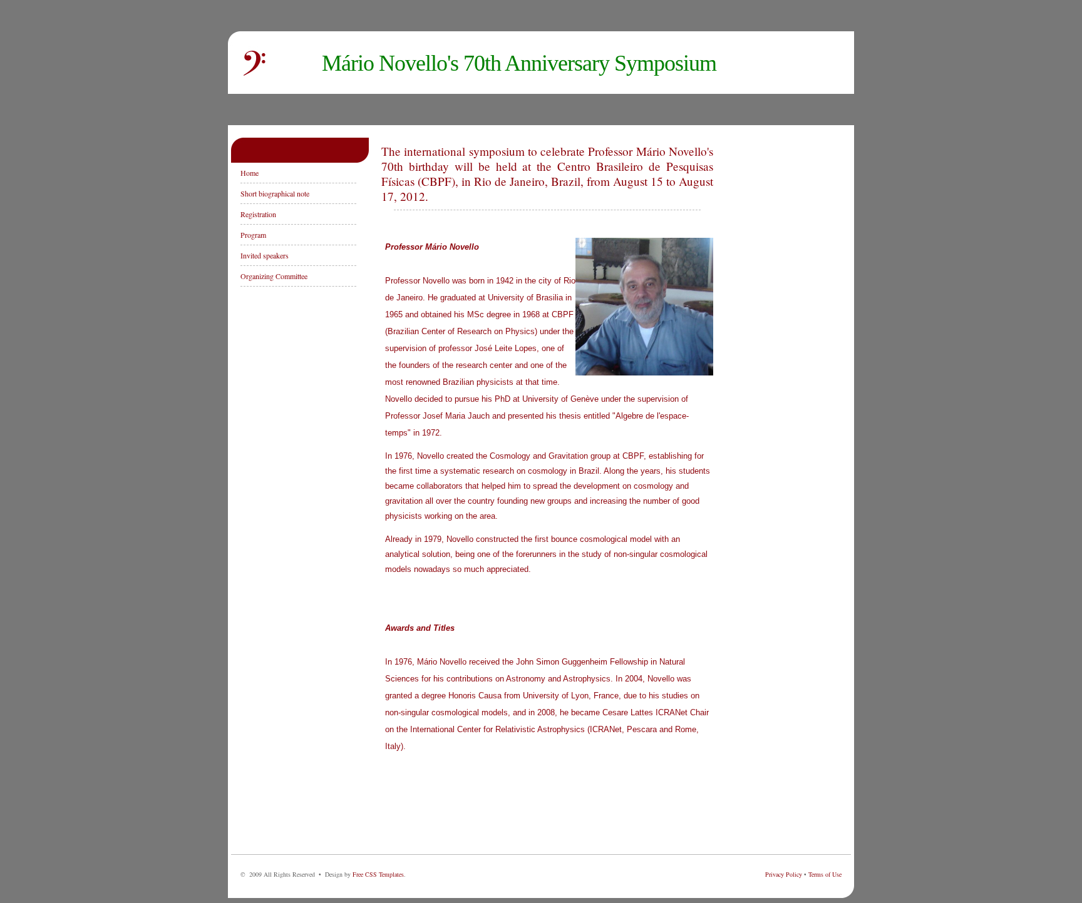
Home (249, 173)
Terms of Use (825, 874)
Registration (258, 214)
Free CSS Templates (378, 874)
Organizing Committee (273, 276)
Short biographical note (274, 193)
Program (253, 235)
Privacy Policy (783, 874)
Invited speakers (264, 255)
